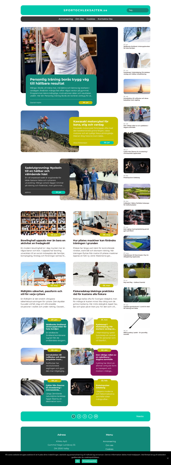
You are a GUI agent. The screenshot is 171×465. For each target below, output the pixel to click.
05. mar (106, 285)
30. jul (85, 102)
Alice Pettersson (80, 143)
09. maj (106, 235)
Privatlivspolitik (89, 461)
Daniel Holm (35, 102)
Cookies (91, 19)
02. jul (107, 142)
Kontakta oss (105, 19)
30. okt (54, 350)
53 (96, 416)
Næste (140, 416)
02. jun (54, 235)
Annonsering (66, 19)
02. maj (54, 285)
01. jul (58, 192)
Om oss (79, 19)
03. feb (104, 380)
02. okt (104, 350)
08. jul (54, 380)
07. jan (54, 320)
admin (28, 192)
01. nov (104, 320)
